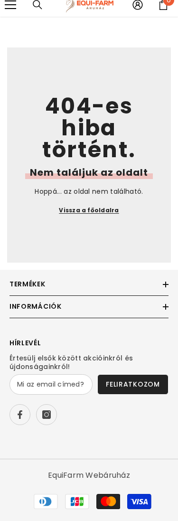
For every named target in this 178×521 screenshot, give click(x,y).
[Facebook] (19, 414)
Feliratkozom (132, 384)
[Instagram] (46, 414)
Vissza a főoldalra (89, 210)
